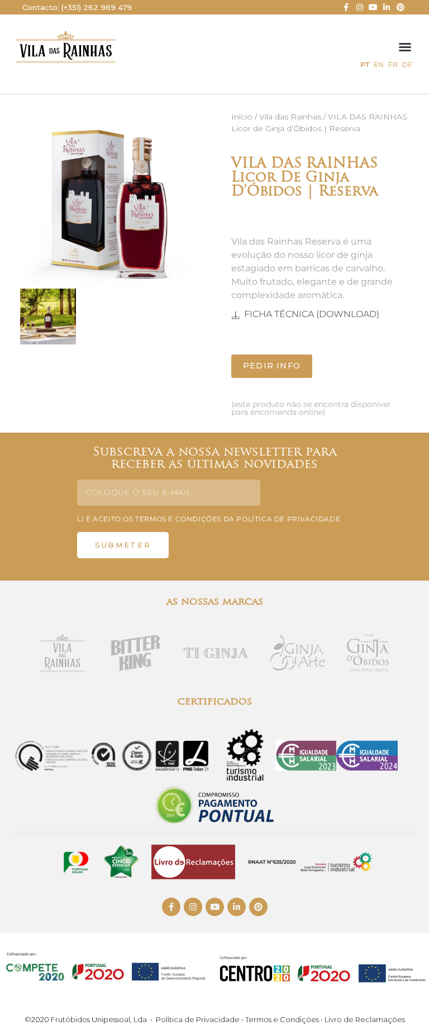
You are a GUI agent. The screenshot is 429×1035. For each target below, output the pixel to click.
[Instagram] (359, 7)
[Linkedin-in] (386, 7)
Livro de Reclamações (365, 1019)
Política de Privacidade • (200, 1019)
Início (241, 117)
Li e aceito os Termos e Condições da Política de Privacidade (208, 519)
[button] (405, 47)
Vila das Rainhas (290, 117)
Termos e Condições (283, 1019)
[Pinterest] (400, 7)
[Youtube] (373, 7)
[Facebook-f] (346, 7)
